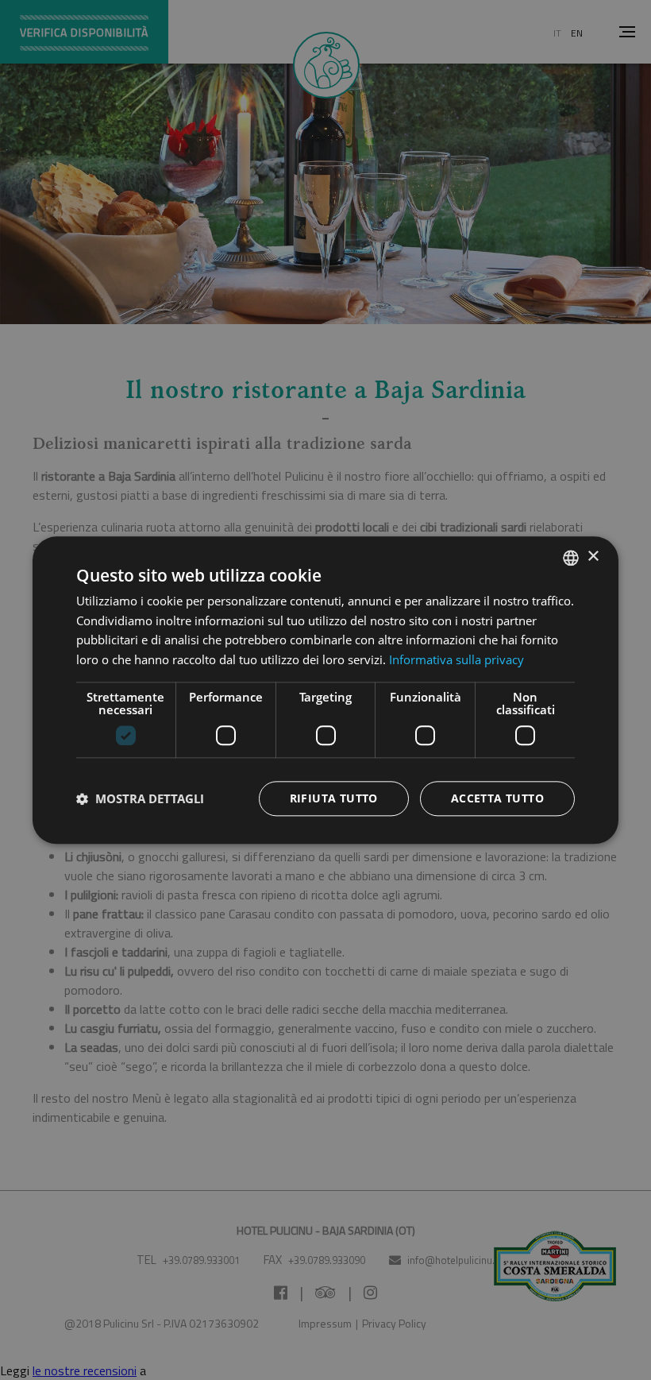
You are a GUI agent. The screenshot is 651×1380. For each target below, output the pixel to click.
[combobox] (571, 558)
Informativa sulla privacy (456, 659)
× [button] (593, 556)
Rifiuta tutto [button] (334, 798)
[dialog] (325, 690)
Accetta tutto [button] (497, 798)
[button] (140, 798)
